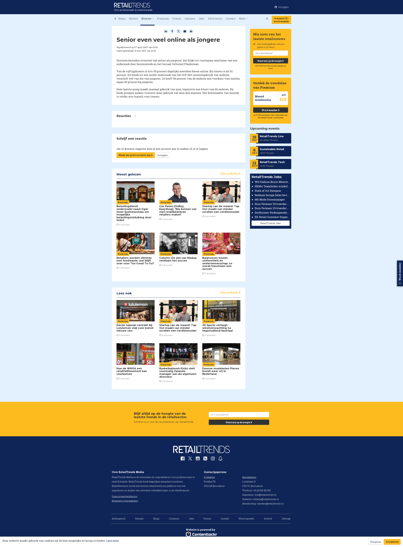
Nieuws (139, 518)
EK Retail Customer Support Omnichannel (272, 217)
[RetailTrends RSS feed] (205, 459)
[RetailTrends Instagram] (213, 459)
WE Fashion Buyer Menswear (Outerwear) (272, 181)
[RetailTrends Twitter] (190, 459)
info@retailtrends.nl (265, 494)
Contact (231, 18)
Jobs (201, 18)
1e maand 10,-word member (281, 20)
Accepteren (392, 541)
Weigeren (375, 541)
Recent (133, 18)
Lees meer (112, 540)
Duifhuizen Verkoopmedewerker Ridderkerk (272, 212)
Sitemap (286, 518)
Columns (174, 518)
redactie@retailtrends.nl (266, 499)
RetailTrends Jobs (270, 223)
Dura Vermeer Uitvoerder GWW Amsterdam (272, 203)
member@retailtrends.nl (270, 503)
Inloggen (162, 155)
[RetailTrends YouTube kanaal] (198, 459)
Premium (163, 18)
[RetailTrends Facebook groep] (182, 459)
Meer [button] (242, 18)
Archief (268, 518)
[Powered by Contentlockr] (201, 534)
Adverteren (215, 18)
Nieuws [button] (146, 18)
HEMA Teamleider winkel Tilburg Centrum (272, 186)
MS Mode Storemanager (270, 199)
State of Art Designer (268, 190)
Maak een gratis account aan (135, 155)
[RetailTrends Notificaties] (220, 459)
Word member (270, 110)
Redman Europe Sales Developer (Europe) (272, 195)
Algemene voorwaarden (125, 500)
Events (176, 18)
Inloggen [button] (283, 7)
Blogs (156, 518)
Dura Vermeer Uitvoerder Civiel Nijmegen (272, 208)
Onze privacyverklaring (124, 496)
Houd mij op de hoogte (269, 60)
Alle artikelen (229, 173)
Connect (190, 18)
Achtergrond (118, 518)
